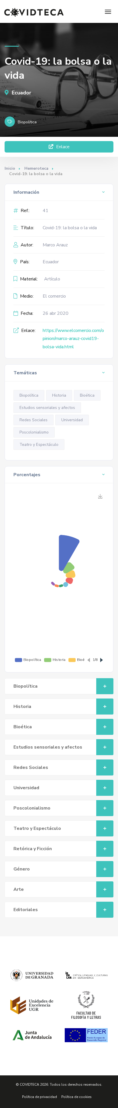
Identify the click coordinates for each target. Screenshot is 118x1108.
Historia (59, 395)
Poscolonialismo (34, 432)
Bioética (87, 395)
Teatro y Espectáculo (38, 444)
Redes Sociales (33, 420)
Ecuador (20, 92)
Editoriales (25, 910)
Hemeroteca (36, 168)
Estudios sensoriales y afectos (47, 407)
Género (21, 869)
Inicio (10, 168)
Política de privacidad (39, 1097)
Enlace (62, 147)
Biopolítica (28, 395)
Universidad (72, 420)
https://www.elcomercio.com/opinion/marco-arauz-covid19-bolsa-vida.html (73, 338)
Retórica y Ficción (32, 849)
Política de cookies (76, 1097)
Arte (18, 889)
